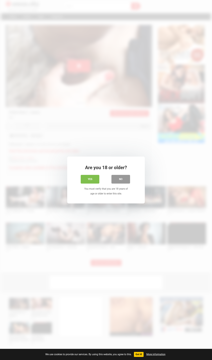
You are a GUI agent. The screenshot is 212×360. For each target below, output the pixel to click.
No (120, 179)
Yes (90, 179)
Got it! (138, 354)
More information (155, 354)
